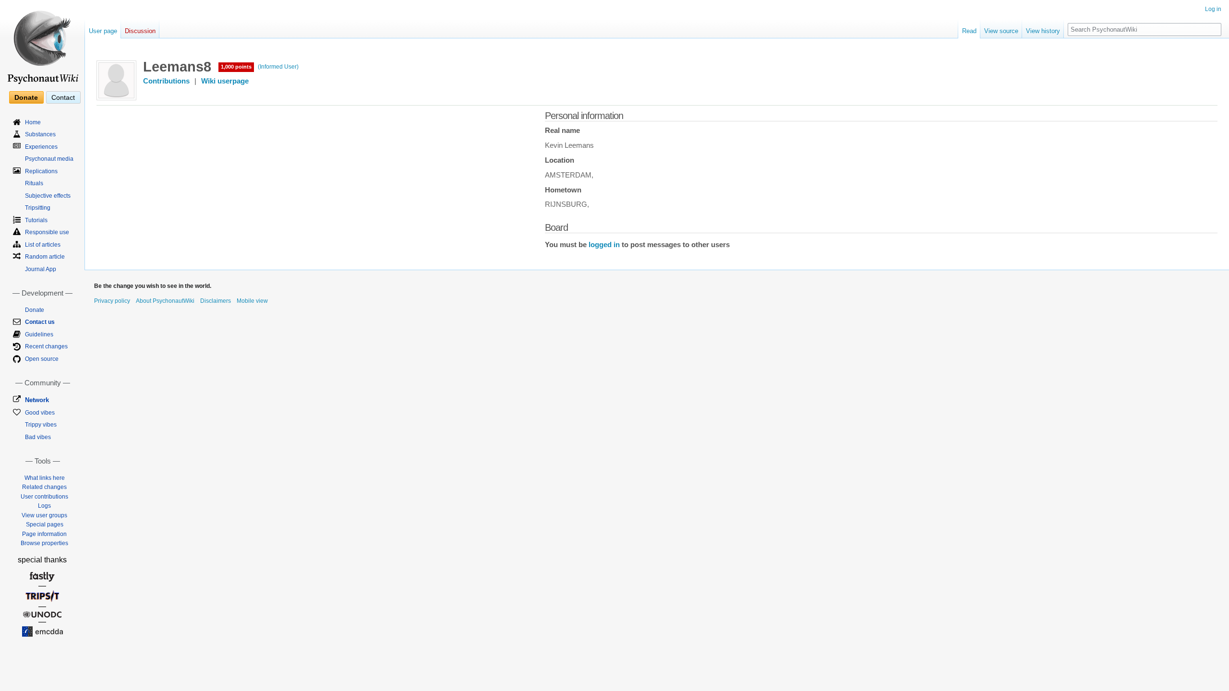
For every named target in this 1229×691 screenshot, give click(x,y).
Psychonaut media (49, 158)
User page (103, 31)
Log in (1213, 9)
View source (1001, 31)
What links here (44, 478)
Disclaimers (215, 301)
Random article (45, 256)
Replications (41, 171)
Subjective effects (48, 195)
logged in (604, 245)
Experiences (41, 146)
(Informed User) (278, 66)
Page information (44, 534)
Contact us (40, 322)
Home (33, 122)
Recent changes (46, 346)
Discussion (140, 31)
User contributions (44, 496)
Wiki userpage (225, 81)
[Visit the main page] (42, 43)
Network (37, 400)
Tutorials (36, 220)
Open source (42, 359)
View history (1043, 31)
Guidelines (39, 334)
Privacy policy (112, 301)
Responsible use (47, 232)
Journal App (40, 269)
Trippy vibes (41, 424)
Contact (63, 97)
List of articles (42, 244)
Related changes (44, 487)
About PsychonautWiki (165, 301)
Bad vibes (38, 437)
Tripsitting (37, 207)
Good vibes (40, 412)
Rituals (34, 183)
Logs (44, 505)
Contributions (166, 81)
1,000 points (236, 67)
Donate (26, 97)
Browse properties (44, 543)
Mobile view (252, 301)
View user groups (44, 515)
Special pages (44, 524)
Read (969, 31)
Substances (40, 134)
